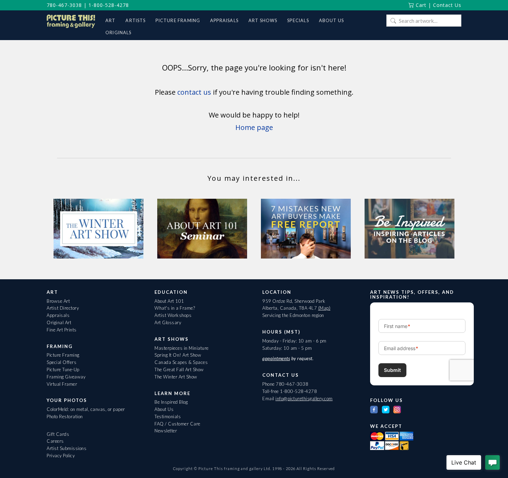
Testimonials (167, 416)
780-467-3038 (64, 5)
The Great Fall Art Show (179, 369)
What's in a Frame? (174, 308)
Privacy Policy (61, 455)
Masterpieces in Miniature (181, 348)
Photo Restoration (65, 416)
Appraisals (58, 315)
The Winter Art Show (175, 376)
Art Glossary (167, 322)
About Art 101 (169, 301)
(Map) (324, 308)
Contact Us (447, 5)
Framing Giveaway (66, 376)
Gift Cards (58, 434)
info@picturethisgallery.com (304, 398)
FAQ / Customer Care (177, 424)
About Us (163, 409)
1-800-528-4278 (108, 5)
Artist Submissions (66, 448)
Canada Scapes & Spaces (181, 362)
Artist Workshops (172, 315)
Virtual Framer (62, 384)
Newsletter (165, 430)
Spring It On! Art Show (177, 355)
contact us (194, 92)
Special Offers (61, 362)
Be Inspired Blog (171, 402)
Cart (420, 5)
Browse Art (58, 301)
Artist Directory (63, 308)
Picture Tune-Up (63, 369)
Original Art (59, 322)
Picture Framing (63, 355)
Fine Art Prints (62, 329)
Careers (55, 441)
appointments (276, 358)
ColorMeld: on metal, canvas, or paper (86, 409)
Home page (254, 127)
